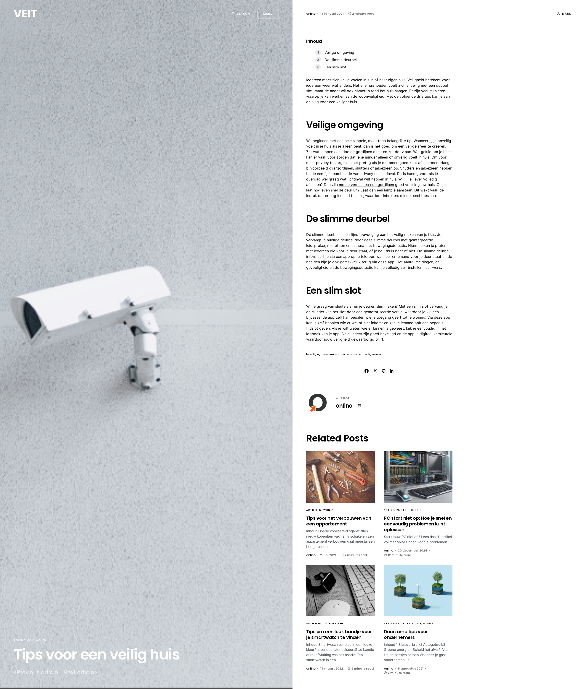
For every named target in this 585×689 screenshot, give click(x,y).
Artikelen (314, 510)
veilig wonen (373, 354)
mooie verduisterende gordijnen (366, 184)
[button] (240, 14)
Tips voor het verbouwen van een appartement (338, 521)
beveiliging (313, 354)
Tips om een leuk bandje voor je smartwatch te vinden (339, 634)
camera (346, 354)
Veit (25, 13)
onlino (344, 405)
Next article (79, 672)
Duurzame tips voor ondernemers (406, 634)
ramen (358, 354)
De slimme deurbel (340, 59)
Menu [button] (268, 14)
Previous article (37, 672)
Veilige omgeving (339, 52)
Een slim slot (335, 67)
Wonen (41, 640)
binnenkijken (331, 354)
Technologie (24, 640)
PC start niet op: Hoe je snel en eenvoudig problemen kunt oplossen (418, 524)
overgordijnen (341, 168)
